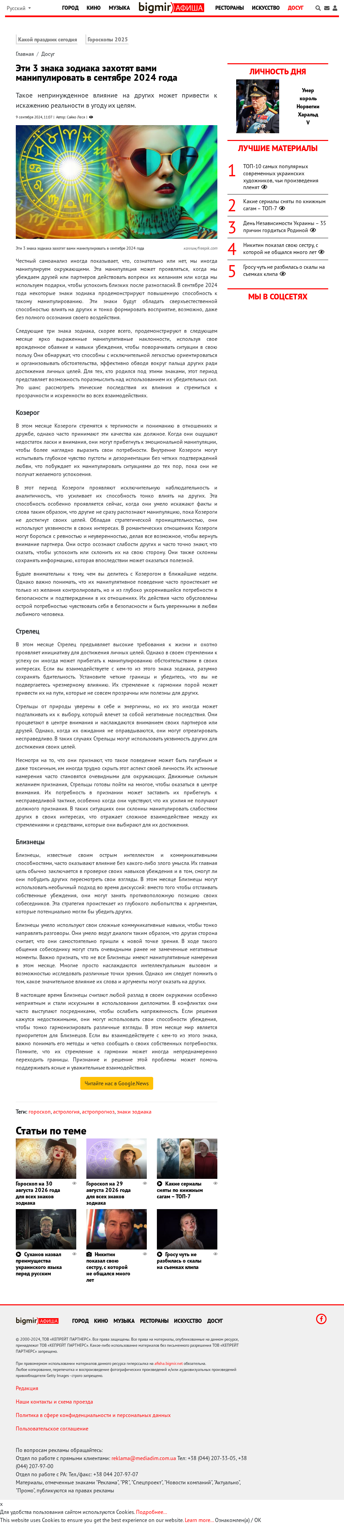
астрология (66, 1111)
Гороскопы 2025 (108, 39)
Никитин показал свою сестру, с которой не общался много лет (108, 1267)
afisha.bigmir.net (169, 1363)
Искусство (266, 7)
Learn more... (199, 1520)
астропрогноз (98, 1111)
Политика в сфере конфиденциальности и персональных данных (93, 1415)
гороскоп (40, 1111)
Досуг (295, 7)
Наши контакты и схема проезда (54, 1401)
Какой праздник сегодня (47, 39)
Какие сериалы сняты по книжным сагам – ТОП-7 (180, 1190)
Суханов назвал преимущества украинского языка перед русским (39, 1264)
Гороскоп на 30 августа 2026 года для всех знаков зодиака (38, 1193)
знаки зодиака (134, 1111)
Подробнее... (151, 1512)
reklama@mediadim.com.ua (144, 1458)
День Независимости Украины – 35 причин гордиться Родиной (284, 226)
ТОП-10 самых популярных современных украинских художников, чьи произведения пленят (280, 176)
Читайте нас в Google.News (117, 1083)
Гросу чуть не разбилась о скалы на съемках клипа (179, 1260)
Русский (17, 8)
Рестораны (229, 7)
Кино (94, 7)
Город (70, 7)
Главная (25, 53)
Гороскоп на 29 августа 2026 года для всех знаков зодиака (108, 1193)
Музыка (119, 7)
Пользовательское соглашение (52, 1428)
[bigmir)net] (156, 8)
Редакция (27, 1388)
